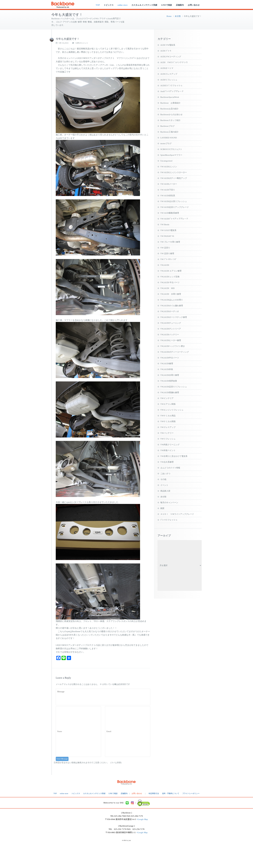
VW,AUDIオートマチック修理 (173, 317)
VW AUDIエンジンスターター (173, 172)
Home (169, 16)
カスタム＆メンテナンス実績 (144, 5)
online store (123, 5)
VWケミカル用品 (168, 416)
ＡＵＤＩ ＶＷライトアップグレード (177, 514)
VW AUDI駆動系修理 (169, 213)
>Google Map (142, 819)
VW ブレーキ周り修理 (170, 242)
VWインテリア (167, 398)
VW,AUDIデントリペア (170, 329)
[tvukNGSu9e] (51, 39)
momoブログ (166, 143)
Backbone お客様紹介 (170, 103)
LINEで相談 (166, 5)
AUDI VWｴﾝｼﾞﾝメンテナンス (174, 62)
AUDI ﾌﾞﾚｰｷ (165, 51)
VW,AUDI (164, 265)
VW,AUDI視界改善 (168, 381)
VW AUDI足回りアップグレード (174, 207)
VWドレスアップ (168, 427)
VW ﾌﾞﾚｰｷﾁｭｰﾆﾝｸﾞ (168, 259)
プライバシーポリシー (191, 793)
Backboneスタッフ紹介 (170, 120)
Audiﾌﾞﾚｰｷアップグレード (172, 91)
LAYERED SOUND (168, 138)
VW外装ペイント (168, 450)
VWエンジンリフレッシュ (171, 410)
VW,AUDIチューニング (170, 323)
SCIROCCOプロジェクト (171, 149)
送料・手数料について (170, 793)
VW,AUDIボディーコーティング (174, 352)
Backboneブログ (167, 126)
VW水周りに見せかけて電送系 (173, 456)
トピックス (109, 5)
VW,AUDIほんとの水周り (171, 300)
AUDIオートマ (166, 68)
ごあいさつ (165, 474)
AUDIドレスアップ (168, 74)
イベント (164, 485)
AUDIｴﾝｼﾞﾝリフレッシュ (171, 85)
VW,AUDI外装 (166, 369)
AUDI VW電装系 (167, 45)
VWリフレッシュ (168, 439)
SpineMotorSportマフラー (171, 155)
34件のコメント (81, 43)
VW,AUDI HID (167, 288)
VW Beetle (164, 224)
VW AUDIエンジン (168, 167)
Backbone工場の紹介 (169, 132)
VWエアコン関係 (168, 404)
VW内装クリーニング (169, 445)
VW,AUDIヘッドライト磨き (172, 346)
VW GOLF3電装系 (168, 230)
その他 (163, 479)
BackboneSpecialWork (169, 97)
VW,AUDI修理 (166, 363)
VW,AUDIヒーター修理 (170, 340)
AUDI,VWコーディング (170, 57)
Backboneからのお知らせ (171, 114)
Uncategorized (166, 161)
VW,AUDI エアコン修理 (170, 271)
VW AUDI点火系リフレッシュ (173, 201)
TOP (98, 5)
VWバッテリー (167, 433)
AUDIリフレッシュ (168, 80)
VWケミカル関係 (168, 421)
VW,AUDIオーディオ (169, 311)
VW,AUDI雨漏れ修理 (169, 392)
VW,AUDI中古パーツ (169, 358)
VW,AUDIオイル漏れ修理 (171, 306)
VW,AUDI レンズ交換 (169, 277)
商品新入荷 (165, 491)
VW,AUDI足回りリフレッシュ (173, 387)
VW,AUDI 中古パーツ (169, 282)
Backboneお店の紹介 (169, 109)
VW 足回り (165, 248)
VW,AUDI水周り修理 (169, 375)
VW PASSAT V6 (167, 236)
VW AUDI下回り (167, 190)
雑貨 (162, 508)
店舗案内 (180, 5)
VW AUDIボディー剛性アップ (173, 178)
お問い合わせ (194, 5)
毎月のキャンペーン (169, 502)
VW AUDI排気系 (167, 196)
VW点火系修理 (167, 462)
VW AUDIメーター (168, 184)
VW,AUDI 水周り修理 (170, 294)
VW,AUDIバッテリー (169, 335)
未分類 (178, 16)
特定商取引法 (154, 793)
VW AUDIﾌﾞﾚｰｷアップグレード (174, 219)
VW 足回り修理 (167, 253)
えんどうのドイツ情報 (170, 468)
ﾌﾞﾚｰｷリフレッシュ (168, 520)
